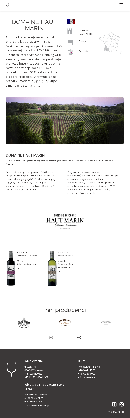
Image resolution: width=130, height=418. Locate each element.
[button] (121, 5)
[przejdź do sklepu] (24, 268)
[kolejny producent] (24, 322)
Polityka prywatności (114, 411)
